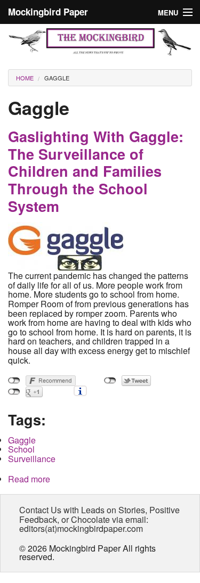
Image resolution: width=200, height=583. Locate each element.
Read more (29, 479)
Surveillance (31, 459)
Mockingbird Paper (48, 11)
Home (25, 77)
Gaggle (56, 77)
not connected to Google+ (14, 392)
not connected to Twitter (110, 380)
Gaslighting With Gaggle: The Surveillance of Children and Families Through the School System (95, 171)
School (21, 449)
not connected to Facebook (14, 380)
